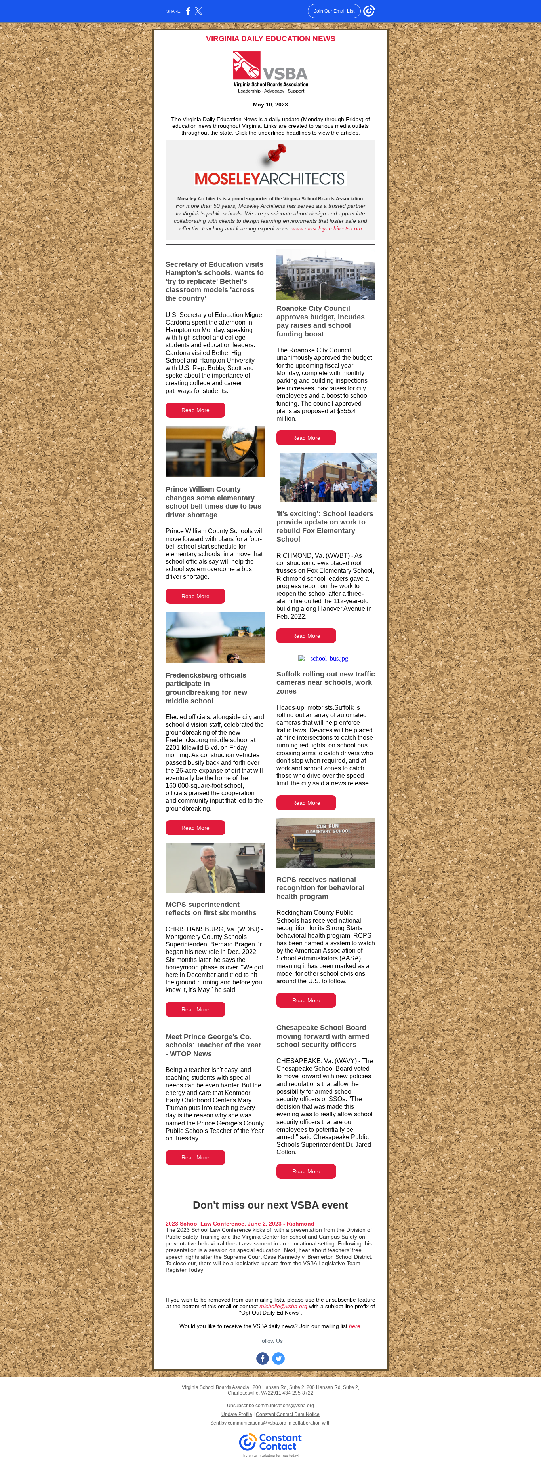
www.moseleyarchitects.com (326, 228)
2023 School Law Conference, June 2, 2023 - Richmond (240, 1223)
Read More (195, 410)
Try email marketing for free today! (270, 1455)
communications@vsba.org (257, 1423)
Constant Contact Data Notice (288, 1414)
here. (355, 1326)
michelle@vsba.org (283, 1306)
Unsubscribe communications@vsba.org (270, 1405)
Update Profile (236, 1414)
